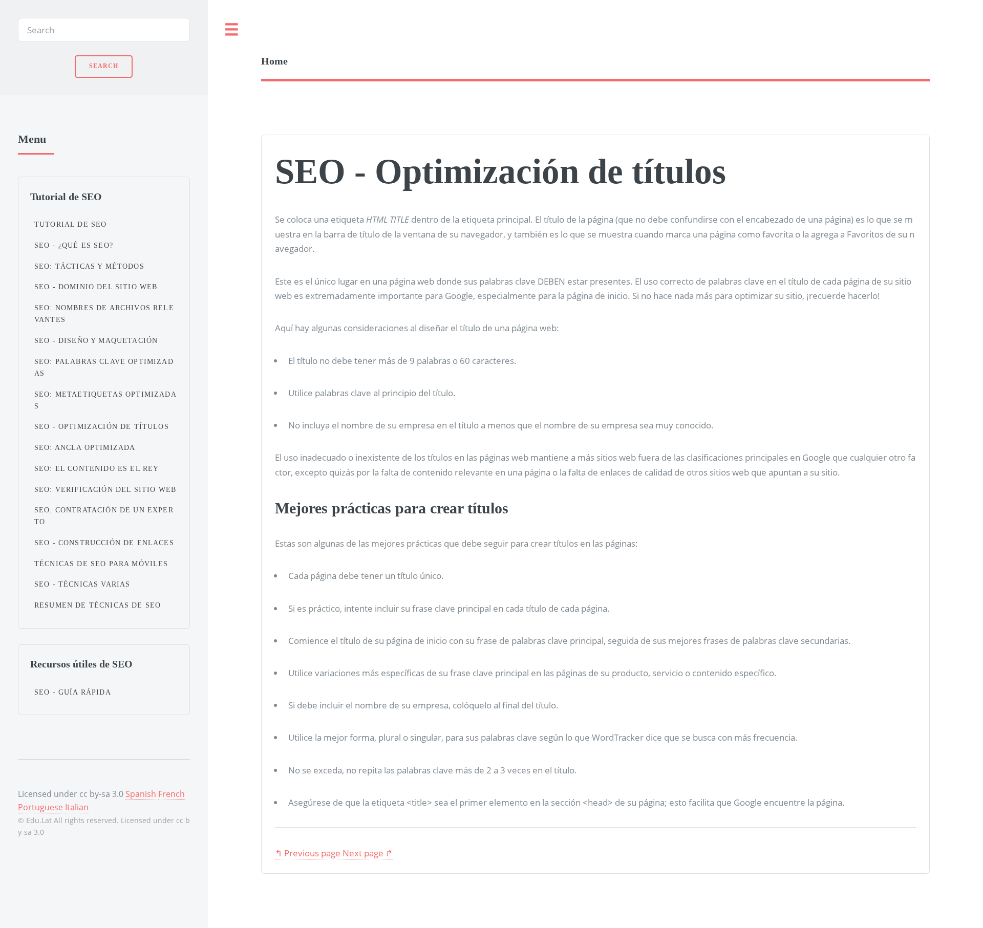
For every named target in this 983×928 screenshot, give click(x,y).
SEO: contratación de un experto (104, 516)
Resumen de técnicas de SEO (97, 605)
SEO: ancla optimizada (85, 447)
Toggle (232, 30)
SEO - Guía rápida (72, 692)
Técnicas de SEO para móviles (101, 563)
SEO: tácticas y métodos (89, 266)
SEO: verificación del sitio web (105, 489)
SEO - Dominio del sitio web (96, 287)
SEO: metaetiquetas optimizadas (105, 400)
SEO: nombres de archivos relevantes (104, 313)
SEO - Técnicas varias (82, 584)
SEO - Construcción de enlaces (104, 542)
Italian (77, 807)
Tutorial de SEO (70, 224)
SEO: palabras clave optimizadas (104, 367)
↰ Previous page (307, 853)
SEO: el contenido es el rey (96, 468)
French (171, 794)
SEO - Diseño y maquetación (96, 340)
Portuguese (40, 807)
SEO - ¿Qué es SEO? (73, 245)
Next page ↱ (368, 853)
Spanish (140, 794)
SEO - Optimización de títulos (101, 426)
